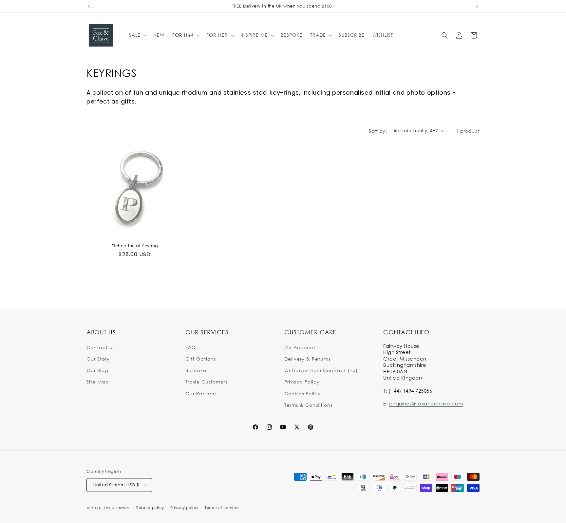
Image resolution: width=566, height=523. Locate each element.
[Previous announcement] (89, 6)
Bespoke (195, 370)
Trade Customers (206, 381)
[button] (137, 35)
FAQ (190, 347)
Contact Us (100, 347)
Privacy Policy (302, 381)
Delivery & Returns (307, 358)
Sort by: (378, 131)
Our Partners (201, 393)
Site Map (97, 381)
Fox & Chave (116, 508)
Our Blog (97, 370)
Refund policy (150, 507)
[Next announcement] (477, 6)
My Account (299, 347)
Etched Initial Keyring (134, 245)
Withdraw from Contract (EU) (321, 370)
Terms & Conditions (308, 404)
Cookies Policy (302, 393)
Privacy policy (184, 507)
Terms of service (221, 507)
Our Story (98, 358)
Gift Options (200, 358)
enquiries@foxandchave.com (426, 403)
